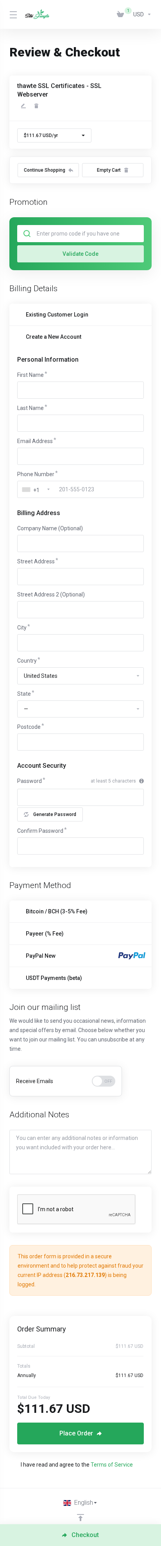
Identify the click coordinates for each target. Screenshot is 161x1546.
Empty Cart (109, 170)
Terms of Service (112, 1465)
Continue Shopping (44, 170)
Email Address (35, 441)
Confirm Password (40, 831)
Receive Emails (34, 1081)
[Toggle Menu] (12, 14)
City (22, 627)
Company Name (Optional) (50, 528)
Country (27, 661)
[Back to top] (80, 1517)
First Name (30, 375)
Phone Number (35, 474)
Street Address (36, 561)
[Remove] (36, 106)
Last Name (30, 408)
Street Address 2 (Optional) (51, 594)
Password (29, 781)
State (24, 694)
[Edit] (23, 106)
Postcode (29, 727)
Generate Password (54, 814)
